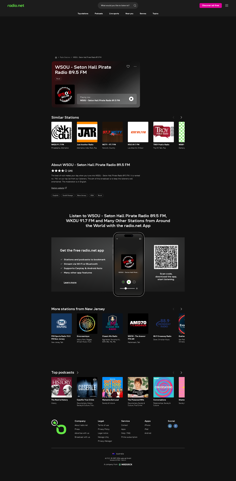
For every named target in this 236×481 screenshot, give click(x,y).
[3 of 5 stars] (59, 170)
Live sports (114, 14)
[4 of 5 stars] (62, 170)
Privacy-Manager (105, 441)
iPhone (147, 425)
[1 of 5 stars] (52, 170)
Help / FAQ (125, 433)
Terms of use (103, 425)
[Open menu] (226, 5)
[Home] (56, 57)
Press (77, 429)
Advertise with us (82, 433)
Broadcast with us (82, 437)
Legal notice (103, 433)
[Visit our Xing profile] (176, 426)
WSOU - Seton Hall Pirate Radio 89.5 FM (100, 101)
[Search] (135, 5)
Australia (120, 454)
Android (148, 433)
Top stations (83, 14)
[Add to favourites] (128, 66)
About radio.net (81, 425)
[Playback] (131, 99)
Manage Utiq (103, 437)
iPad (146, 429)
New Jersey (81, 195)
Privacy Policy (103, 429)
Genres (143, 14)
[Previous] (173, 116)
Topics (155, 14)
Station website (57, 188)
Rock (58, 79)
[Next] (181, 116)
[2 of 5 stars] (56, 170)
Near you (129, 14)
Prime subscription (129, 437)
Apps (123, 429)
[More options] (135, 66)
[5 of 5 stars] (66, 170)
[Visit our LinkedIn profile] (170, 426)
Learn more (70, 282)
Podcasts (99, 14)
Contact (124, 425)
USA (92, 195)
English (55, 195)
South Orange (68, 195)
